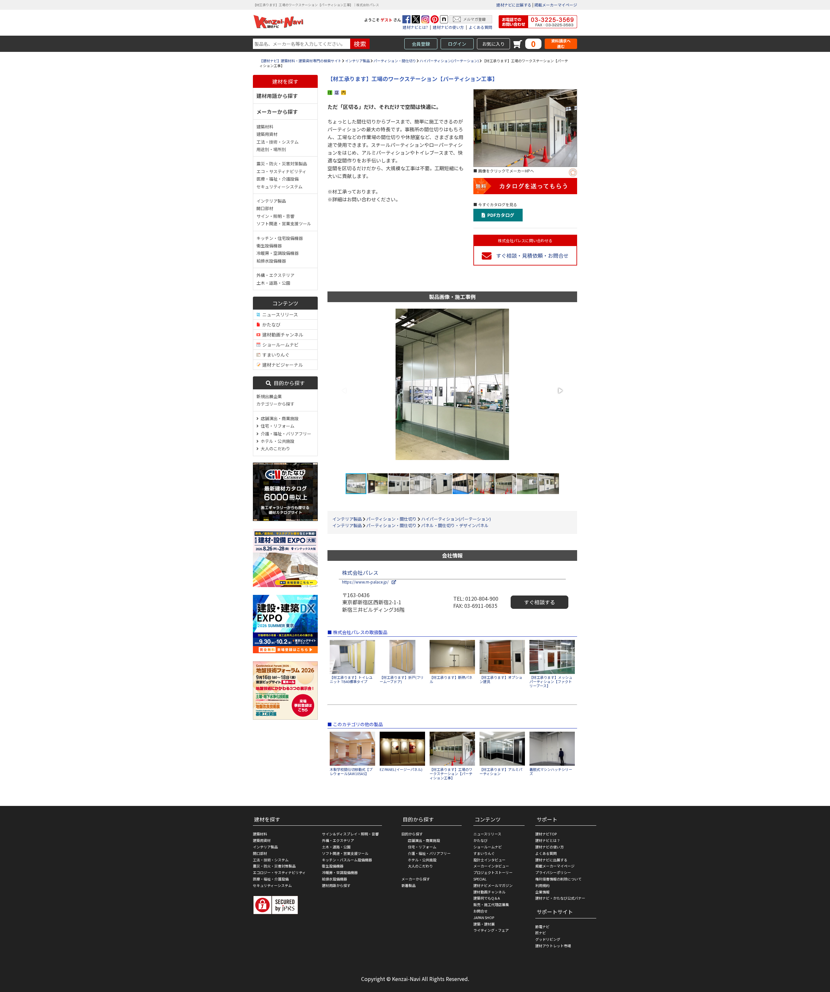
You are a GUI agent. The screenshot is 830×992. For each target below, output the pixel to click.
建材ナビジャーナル (281, 364)
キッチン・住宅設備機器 (279, 238)
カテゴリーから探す (275, 404)
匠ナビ (540, 932)
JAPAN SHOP (483, 917)
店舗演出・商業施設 (279, 418)
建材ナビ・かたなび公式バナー (560, 898)
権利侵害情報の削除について (558, 878)
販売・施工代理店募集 (491, 904)
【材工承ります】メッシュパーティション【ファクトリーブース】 (550, 681)
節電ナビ (542, 926)
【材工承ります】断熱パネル (451, 679)
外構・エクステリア (275, 275)
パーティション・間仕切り (395, 60)
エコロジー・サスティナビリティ (279, 872)
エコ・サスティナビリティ (281, 171)
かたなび (270, 324)
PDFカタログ (499, 215)
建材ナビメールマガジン (493, 885)
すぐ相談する (539, 602)
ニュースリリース (279, 314)
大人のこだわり (274, 448)
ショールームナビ (279, 344)
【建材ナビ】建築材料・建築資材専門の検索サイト (300, 60)
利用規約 (542, 885)
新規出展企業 (269, 396)
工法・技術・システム (277, 142)
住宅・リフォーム (276, 426)
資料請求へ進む (561, 43)
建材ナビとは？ (547, 840)
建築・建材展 (484, 924)
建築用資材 (267, 134)
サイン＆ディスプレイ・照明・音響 (350, 833)
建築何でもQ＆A (486, 898)
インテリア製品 (357, 60)
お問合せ (480, 911)
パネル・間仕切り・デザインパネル (455, 525)
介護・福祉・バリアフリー (285, 434)
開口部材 (264, 208)
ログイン (457, 44)
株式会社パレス (360, 572)
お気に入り (493, 44)
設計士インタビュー (489, 859)
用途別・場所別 (271, 149)
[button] (560, 390)
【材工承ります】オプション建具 (501, 679)
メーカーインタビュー (491, 865)
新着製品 (408, 885)
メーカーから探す (277, 111)
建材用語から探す (277, 95)
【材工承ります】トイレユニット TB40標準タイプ (351, 679)
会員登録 (421, 44)
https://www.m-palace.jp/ (367, 582)
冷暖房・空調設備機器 (277, 253)
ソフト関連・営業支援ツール (283, 223)
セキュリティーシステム (279, 186)
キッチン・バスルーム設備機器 (347, 859)
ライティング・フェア (491, 930)
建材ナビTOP (546, 833)
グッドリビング (547, 939)
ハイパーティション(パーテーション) (449, 60)
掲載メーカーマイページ (555, 4)
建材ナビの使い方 (448, 27)
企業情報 (542, 891)
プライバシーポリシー (553, 872)
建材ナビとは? (415, 27)
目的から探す (288, 383)
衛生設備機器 (269, 245)
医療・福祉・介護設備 (277, 179)
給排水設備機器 (271, 261)
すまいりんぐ (275, 354)
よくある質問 (480, 27)
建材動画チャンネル (281, 334)
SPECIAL (480, 878)
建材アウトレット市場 (553, 945)
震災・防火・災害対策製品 (281, 163)
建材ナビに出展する (513, 4)
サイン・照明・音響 (275, 216)
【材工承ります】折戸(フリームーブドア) (402, 679)
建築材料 (264, 127)
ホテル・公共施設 (276, 441)
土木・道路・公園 (273, 283)
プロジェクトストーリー (493, 872)
